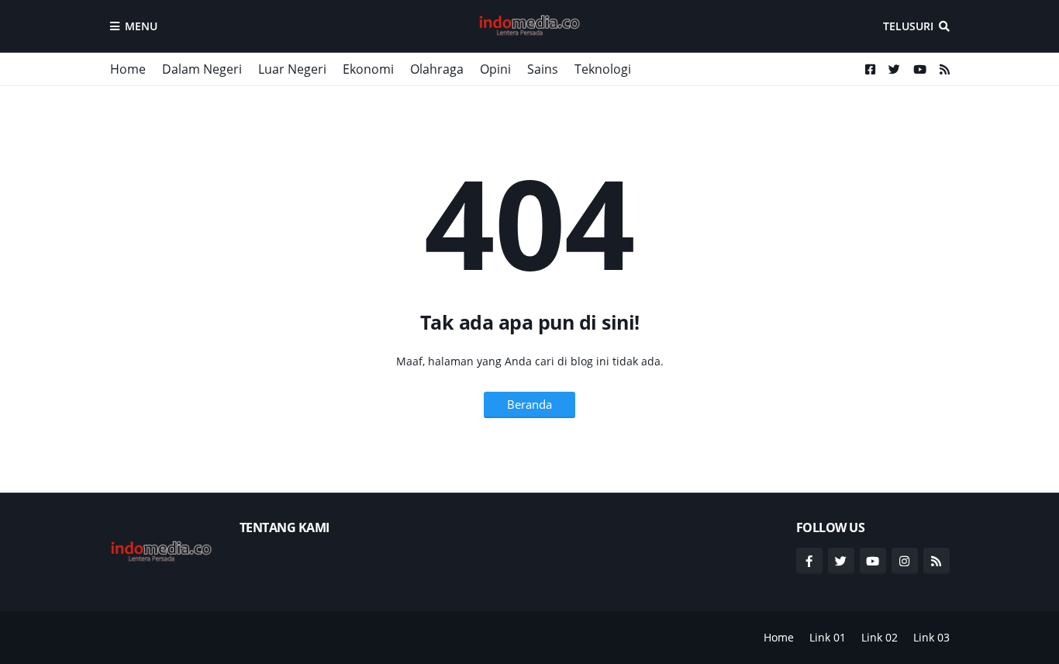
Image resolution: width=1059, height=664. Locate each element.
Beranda (529, 404)
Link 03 (931, 637)
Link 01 (827, 637)
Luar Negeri (292, 69)
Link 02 (879, 637)
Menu (141, 26)
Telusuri (908, 26)
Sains (542, 69)
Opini (495, 69)
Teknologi (602, 69)
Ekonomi (368, 69)
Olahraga (437, 69)
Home (128, 69)
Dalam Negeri (202, 69)
